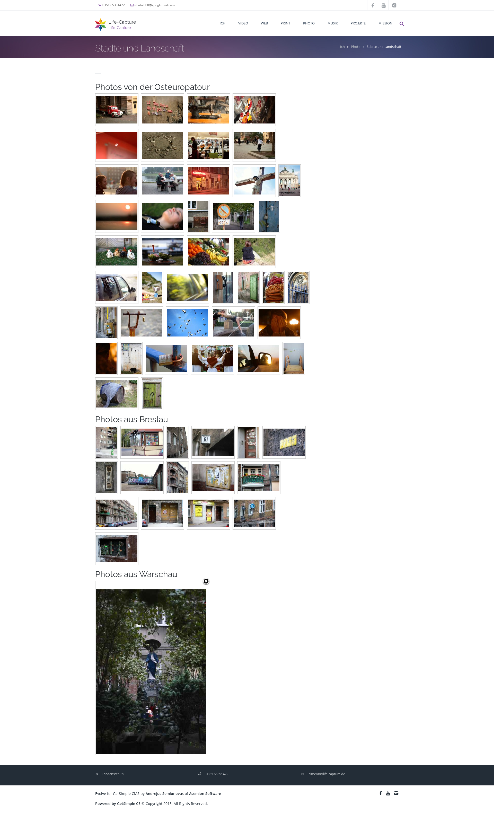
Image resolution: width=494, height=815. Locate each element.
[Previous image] (115, 668)
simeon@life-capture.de (327, 774)
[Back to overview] (206, 582)
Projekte (358, 23)
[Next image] (187, 668)
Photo (309, 23)
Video (243, 23)
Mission (385, 23)
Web (264, 23)
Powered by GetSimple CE (117, 803)
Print (285, 23)
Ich (222, 23)
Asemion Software (205, 793)
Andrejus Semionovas (165, 793)
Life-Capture (122, 22)
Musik (333, 23)
